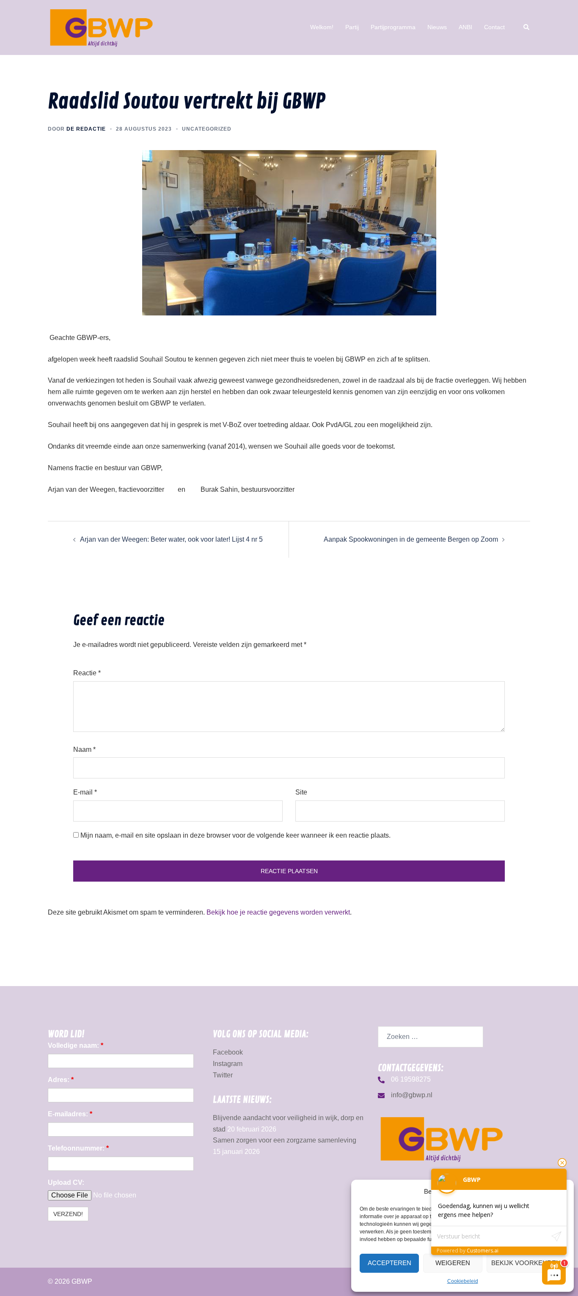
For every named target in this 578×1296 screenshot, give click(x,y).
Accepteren (389, 1262)
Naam (84, 749)
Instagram (227, 1063)
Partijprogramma (393, 27)
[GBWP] (101, 26)
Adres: (61, 1079)
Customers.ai (482, 1250)
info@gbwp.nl (411, 1095)
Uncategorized (206, 129)
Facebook (228, 1052)
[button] (526, 27)
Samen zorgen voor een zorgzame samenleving (284, 1140)
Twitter (223, 1075)
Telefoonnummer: (78, 1148)
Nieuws (437, 27)
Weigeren (452, 1262)
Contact (494, 27)
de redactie (86, 129)
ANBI (465, 27)
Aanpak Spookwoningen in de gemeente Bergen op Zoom (411, 539)
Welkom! (321, 27)
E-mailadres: (70, 1114)
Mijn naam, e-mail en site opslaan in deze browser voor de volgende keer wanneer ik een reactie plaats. (235, 835)
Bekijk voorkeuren (526, 1262)
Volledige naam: (75, 1045)
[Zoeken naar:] (430, 1036)
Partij (352, 27)
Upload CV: (66, 1182)
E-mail (85, 792)
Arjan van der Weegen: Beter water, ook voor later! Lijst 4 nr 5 (171, 539)
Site (301, 792)
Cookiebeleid (462, 1281)
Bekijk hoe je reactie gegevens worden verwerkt (278, 912)
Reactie (87, 673)
